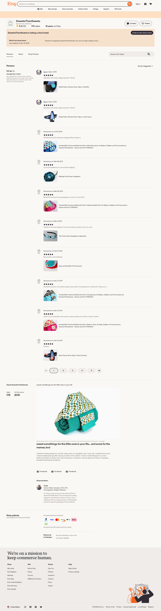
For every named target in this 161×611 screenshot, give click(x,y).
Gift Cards (117, 9)
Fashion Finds (83, 9)
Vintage (95, 9)
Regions (151, 607)
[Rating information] (17, 26)
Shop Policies (33, 54)
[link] (46, 370)
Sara (45, 72)
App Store (14, 596)
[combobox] (72, 4)
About (20, 54)
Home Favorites (67, 9)
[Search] (129, 4)
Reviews (9, 54)
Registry (106, 9)
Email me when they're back (142, 33)
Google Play (31, 596)
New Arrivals (52, 9)
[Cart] (150, 4)
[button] (131, 23)
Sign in (138, 4)
